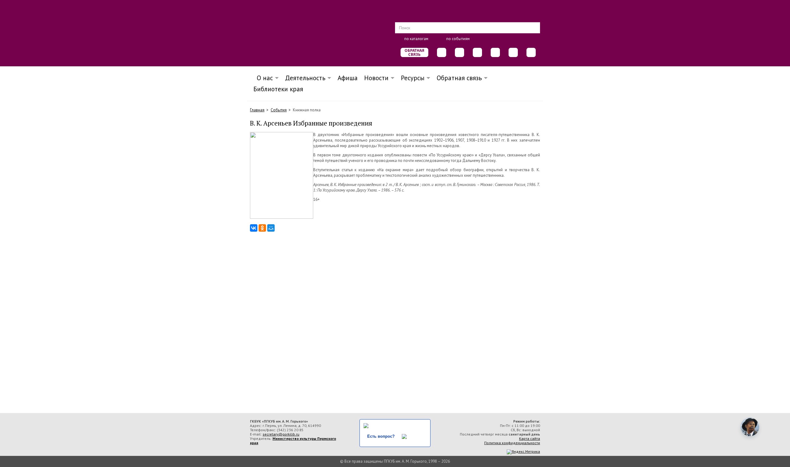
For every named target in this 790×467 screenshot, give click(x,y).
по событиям (458, 38)
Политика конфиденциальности (512, 442)
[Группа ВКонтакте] (441, 52)
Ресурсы (412, 78)
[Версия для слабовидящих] (531, 52)
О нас (263, 78)
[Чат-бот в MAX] (495, 52)
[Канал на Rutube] (513, 52)
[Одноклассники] (262, 228)
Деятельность (305, 78)
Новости (376, 78)
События (279, 110)
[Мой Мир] (271, 228)
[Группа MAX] (477, 52)
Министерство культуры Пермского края (293, 440)
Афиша (348, 78)
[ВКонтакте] (253, 228)
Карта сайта (529, 438)
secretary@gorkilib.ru (281, 434)
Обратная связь (414, 52)
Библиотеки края (278, 89)
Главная (257, 110)
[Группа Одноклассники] (459, 52)
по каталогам (416, 38)
